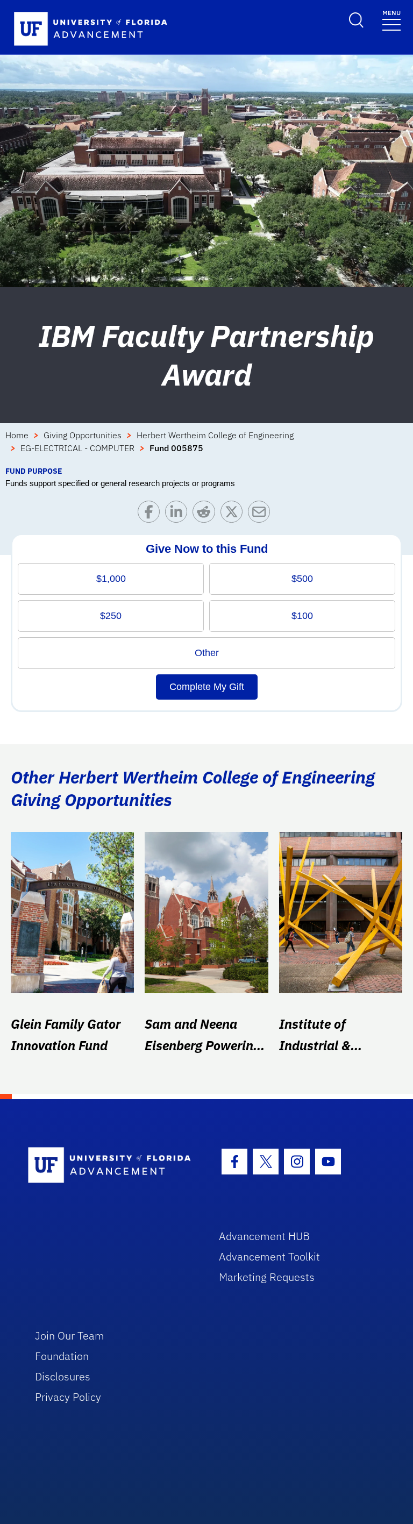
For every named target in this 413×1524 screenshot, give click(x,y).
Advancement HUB (264, 1236)
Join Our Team (69, 1335)
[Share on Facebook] (151, 514)
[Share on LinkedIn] (179, 514)
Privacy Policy (68, 1397)
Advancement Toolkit (269, 1256)
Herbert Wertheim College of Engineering (215, 435)
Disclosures (62, 1376)
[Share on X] (234, 514)
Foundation (62, 1356)
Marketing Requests (267, 1277)
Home (17, 435)
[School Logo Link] (111, 1165)
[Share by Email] (261, 514)
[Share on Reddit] (206, 514)
